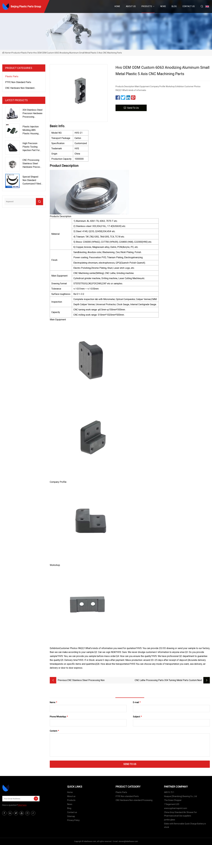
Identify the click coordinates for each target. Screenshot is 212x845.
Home (117, 6)
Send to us (133, 107)
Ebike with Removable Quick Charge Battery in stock (185, 825)
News (163, 6)
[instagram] (27, 813)
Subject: (137, 716)
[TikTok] (33, 813)
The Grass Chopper (173, 800)
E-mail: (137, 702)
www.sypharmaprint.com (175, 808)
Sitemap (71, 816)
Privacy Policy (73, 820)
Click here (22, 805)
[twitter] (16, 813)
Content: (54, 731)
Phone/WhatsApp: (59, 716)
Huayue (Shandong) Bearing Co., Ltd (180, 796)
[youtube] (21, 813)
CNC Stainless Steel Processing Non (86, 680)
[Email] (36, 798)
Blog (174, 6)
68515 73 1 (169, 792)
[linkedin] (10, 813)
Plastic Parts (26, 53)
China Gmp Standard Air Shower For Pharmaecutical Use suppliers (180, 814)
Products (146, 6)
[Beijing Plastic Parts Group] (16, 788)
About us (131, 6)
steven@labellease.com (128, 841)
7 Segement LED (171, 804)
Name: (53, 702)
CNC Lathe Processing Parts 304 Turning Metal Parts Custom (166, 680)
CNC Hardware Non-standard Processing (19, 88)
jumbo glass (169, 819)
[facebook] (4, 813)
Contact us (188, 6)
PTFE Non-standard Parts (18, 82)
